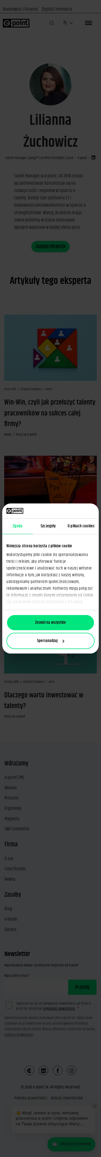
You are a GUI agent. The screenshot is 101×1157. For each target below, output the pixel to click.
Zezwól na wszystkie (50, 622)
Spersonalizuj (47, 641)
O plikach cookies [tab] (81, 526)
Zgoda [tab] (17, 526)
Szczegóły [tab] (48, 526)
